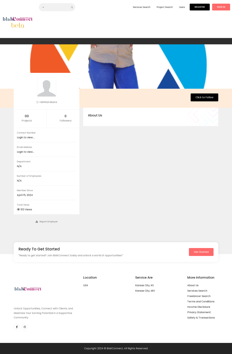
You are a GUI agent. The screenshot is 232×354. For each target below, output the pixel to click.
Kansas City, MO (145, 291)
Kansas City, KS (144, 285)
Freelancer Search (199, 296)
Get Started (201, 252)
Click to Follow (204, 97)
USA (85, 285)
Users (182, 7)
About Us (193, 285)
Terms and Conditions (200, 301)
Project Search (165, 7)
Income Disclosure (198, 307)
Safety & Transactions (201, 317)
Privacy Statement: (199, 312)
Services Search (141, 7)
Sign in (221, 7)
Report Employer (49, 221)
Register (200, 7)
